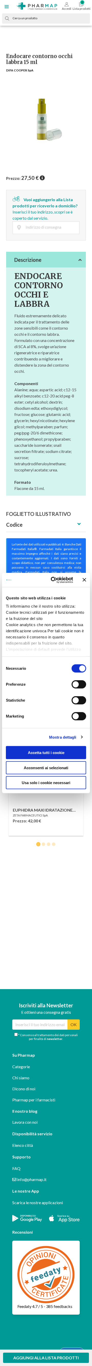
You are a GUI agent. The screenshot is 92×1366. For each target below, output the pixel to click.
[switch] (79, 684)
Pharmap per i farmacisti (33, 1099)
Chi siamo (20, 1077)
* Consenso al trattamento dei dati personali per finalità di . (48, 1037)
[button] (6, 6)
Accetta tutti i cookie (46, 752)
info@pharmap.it (31, 1179)
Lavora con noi (25, 1122)
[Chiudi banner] (84, 580)
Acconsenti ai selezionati (46, 767)
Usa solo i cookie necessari (46, 782)
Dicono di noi (23, 1088)
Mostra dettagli (62, 737)
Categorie (21, 1066)
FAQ (16, 1168)
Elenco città (22, 1145)
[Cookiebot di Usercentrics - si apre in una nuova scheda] (54, 580)
